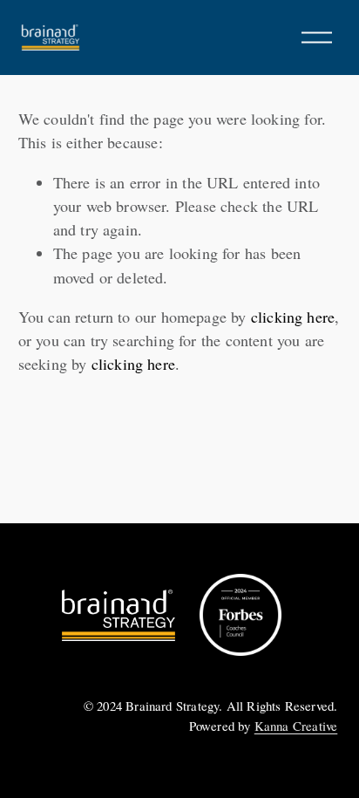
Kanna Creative (296, 725)
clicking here (293, 316)
